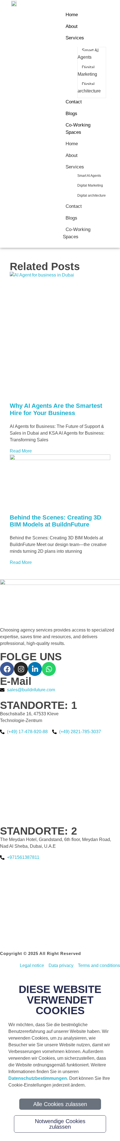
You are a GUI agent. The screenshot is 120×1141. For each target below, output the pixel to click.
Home (72, 143)
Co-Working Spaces (76, 233)
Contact (74, 206)
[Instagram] (21, 669)
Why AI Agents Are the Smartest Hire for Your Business (56, 409)
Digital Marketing (90, 185)
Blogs (71, 218)
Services (75, 167)
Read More (21, 451)
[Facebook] (7, 669)
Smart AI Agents (89, 176)
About (72, 155)
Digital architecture (91, 195)
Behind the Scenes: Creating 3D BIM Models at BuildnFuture (55, 521)
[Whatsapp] (49, 669)
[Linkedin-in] (35, 669)
